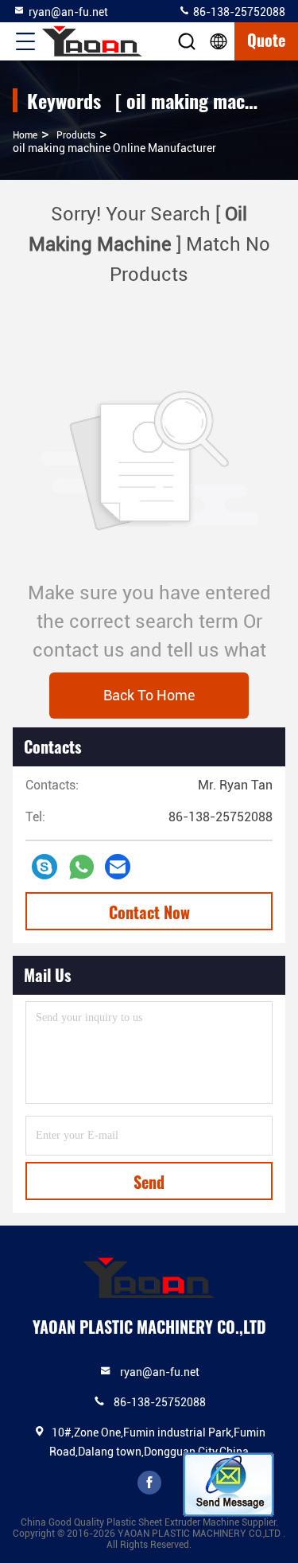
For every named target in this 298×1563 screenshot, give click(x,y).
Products (75, 135)
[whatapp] (81, 867)
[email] (117, 866)
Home (25, 135)
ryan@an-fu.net (68, 12)
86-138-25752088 (238, 12)
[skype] (44, 866)
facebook (149, 1483)
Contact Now (149, 912)
